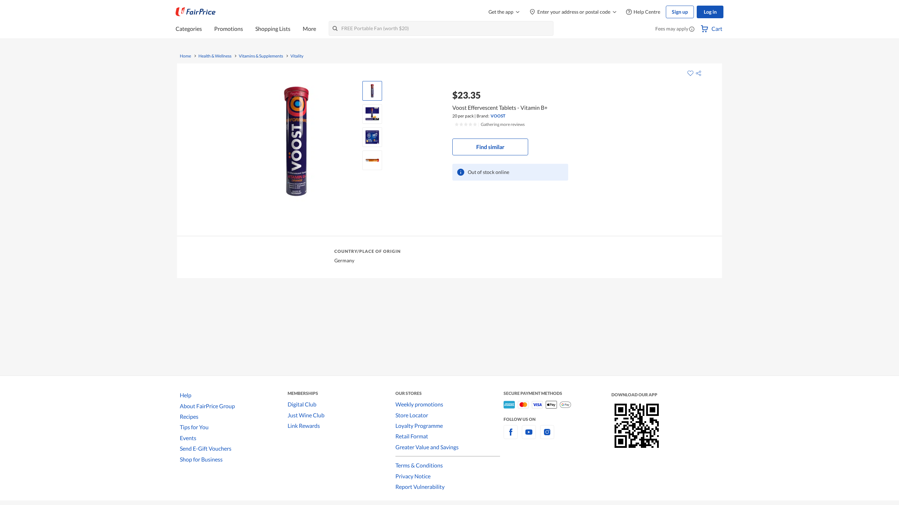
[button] (692, 29)
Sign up (680, 12)
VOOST (498, 116)
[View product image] (372, 91)
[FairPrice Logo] (196, 12)
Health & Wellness (214, 56)
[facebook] (511, 436)
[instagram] (547, 436)
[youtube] (529, 436)
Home (185, 56)
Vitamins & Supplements (261, 56)
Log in (710, 12)
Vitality (296, 56)
